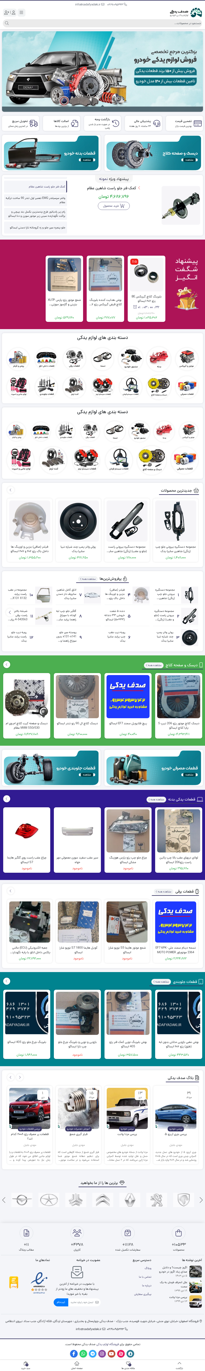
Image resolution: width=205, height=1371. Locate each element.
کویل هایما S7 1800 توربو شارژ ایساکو (78, 950)
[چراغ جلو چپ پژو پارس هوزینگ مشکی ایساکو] (128, 830)
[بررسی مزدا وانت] (127, 1108)
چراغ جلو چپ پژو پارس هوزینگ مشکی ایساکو (128, 859)
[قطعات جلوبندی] (46, 387)
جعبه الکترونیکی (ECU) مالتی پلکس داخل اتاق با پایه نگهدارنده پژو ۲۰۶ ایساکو (29, 950)
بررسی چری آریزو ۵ (176, 1134)
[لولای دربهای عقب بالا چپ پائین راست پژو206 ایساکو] (178, 830)
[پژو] (156, 1200)
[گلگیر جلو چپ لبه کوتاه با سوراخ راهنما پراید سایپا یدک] (92, 616)
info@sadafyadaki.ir (88, 5)
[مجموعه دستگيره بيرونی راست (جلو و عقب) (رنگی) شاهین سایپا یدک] (127, 521)
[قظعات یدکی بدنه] (51, 153)
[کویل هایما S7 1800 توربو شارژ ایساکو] (78, 922)
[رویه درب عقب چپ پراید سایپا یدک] (141, 637)
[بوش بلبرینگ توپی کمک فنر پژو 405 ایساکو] (128, 1013)
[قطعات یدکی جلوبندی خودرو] (51, 768)
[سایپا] (75, 1200)
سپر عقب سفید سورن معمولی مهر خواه (77, 859)
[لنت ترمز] (74, 387)
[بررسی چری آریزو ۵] (175, 1108)
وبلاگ (148, 1268)
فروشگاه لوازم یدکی (107, 1344)
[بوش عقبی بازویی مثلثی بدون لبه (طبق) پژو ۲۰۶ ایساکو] (178, 1013)
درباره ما (146, 1286)
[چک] (48, 1200)
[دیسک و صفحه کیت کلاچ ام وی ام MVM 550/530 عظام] (26, 696)
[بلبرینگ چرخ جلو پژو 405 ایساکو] (26, 1013)
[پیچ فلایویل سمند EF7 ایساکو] (128, 696)
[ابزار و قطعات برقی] (74, 359)
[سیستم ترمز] (102, 387)
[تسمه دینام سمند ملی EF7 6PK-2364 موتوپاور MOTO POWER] (175, 922)
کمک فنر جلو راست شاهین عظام (112, 188)
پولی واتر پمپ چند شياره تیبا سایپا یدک (78, 549)
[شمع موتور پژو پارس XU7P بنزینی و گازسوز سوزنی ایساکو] (64, 274)
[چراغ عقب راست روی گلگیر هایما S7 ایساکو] (26, 830)
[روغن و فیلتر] (18, 359)
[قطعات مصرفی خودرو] (154, 768)
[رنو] (129, 1200)
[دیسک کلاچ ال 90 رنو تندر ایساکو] (77, 696)
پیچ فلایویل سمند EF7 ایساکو (128, 723)
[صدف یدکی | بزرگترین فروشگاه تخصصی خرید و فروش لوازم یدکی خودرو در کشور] (186, 12)
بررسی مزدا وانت (127, 1134)
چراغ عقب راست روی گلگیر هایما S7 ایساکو (26, 859)
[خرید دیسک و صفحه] (154, 153)
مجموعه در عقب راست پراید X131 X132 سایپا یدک (17, 596)
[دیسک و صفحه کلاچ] (159, 387)
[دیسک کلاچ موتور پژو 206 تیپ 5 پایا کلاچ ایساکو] (178, 696)
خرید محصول (111, 206)
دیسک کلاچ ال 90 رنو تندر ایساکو (77, 723)
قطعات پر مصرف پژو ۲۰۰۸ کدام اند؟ (30, 1136)
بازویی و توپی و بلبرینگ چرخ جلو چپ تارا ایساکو (77, 1044)
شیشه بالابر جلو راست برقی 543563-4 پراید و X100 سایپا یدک (18, 619)
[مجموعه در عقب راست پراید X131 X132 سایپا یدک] (43, 595)
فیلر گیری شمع (78, 1134)
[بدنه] (159, 359)
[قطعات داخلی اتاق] (46, 359)
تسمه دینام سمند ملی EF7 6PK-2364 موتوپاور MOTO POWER (176, 950)
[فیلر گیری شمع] (78, 1108)
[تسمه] (102, 359)
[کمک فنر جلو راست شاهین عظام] (181, 205)
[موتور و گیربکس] (187, 359)
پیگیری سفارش (142, 1294)
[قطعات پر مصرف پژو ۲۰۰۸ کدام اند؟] (29, 1108)
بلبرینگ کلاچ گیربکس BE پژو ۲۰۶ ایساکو (147, 298)
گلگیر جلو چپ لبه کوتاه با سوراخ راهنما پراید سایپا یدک (66, 617)
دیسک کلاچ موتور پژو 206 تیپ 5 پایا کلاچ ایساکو (178, 725)
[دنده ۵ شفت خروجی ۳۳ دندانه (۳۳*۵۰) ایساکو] (141, 616)
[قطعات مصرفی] (187, 387)
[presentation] (10, 489)
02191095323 (115, 5)
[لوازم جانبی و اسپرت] (18, 387)
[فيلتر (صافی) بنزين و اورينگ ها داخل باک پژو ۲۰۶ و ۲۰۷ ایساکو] (29, 521)
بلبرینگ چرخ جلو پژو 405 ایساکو (26, 1042)
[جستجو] (6, 23)
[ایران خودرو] (183, 1200)
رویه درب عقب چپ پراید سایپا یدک (116, 636)
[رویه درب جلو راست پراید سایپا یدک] (43, 637)
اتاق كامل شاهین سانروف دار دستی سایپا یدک (66, 594)
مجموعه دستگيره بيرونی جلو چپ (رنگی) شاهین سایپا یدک (176, 549)
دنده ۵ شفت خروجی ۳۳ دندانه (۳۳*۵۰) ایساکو (115, 615)
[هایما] (21, 1200)
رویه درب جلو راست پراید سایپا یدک (17, 636)
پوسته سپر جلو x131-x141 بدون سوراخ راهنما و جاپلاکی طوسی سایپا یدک (66, 640)
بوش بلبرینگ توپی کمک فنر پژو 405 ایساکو (128, 1044)
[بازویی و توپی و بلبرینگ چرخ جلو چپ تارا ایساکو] (77, 1013)
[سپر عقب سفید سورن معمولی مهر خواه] (77, 830)
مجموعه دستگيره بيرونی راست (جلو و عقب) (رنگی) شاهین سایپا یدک (127, 549)
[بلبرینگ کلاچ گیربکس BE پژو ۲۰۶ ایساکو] (146, 274)
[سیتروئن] (102, 1200)
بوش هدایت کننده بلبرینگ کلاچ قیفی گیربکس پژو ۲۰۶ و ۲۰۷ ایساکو (105, 302)
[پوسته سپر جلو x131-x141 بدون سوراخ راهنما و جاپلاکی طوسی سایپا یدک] (92, 637)
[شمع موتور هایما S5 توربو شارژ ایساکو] (127, 922)
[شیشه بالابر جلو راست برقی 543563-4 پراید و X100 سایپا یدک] (43, 616)
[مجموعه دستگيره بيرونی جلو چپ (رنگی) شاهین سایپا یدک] (175, 521)
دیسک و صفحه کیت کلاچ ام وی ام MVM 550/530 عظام (27, 725)
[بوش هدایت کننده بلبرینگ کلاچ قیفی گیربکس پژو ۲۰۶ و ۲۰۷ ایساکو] (105, 274)
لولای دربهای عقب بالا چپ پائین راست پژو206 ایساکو (179, 859)
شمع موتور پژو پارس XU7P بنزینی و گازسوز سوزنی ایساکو (64, 302)
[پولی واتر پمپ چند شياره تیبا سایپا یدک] (78, 521)
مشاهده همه (89, 579)
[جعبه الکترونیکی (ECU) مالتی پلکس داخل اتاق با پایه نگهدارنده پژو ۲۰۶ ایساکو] (29, 922)
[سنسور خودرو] (131, 359)
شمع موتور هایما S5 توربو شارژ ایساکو (127, 950)
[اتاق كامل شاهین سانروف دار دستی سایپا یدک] (92, 595)
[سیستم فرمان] (131, 387)
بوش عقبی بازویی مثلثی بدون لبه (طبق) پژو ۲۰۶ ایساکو (179, 1044)
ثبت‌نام (61, 1302)
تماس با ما (145, 1277)
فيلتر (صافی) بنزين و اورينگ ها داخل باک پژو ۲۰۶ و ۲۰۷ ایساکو (30, 549)
